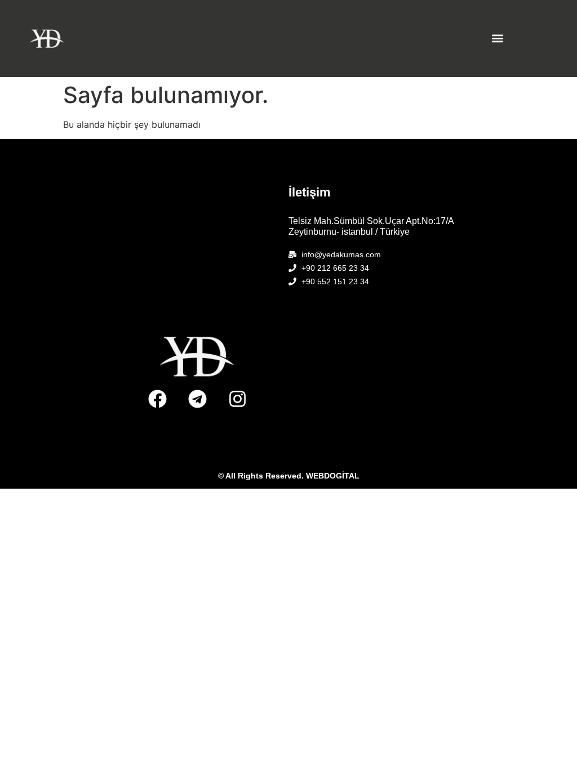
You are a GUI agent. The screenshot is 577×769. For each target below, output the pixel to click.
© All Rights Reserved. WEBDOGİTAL (288, 475)
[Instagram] (237, 398)
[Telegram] (197, 398)
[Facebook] (157, 398)
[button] (497, 38)
